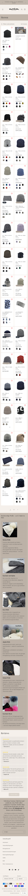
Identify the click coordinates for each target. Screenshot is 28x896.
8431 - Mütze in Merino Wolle (20, 341)
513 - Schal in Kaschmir (7, 469)
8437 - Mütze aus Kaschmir (19, 394)
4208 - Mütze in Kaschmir (19, 290)
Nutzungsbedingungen (8, 854)
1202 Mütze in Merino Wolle (7, 290)
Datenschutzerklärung (8, 891)
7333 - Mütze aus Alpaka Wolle (21, 262)
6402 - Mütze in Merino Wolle (7, 262)
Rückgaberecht (6, 848)
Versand (18, 891)
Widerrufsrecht (23, 888)
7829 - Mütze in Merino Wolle (20, 125)
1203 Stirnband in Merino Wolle (19, 312)
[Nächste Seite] (17, 509)
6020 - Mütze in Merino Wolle (19, 418)
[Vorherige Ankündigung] (2, 2)
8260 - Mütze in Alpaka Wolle (7, 367)
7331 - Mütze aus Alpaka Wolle (20, 236)
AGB (14, 891)
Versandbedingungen (8, 845)
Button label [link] (14, 794)
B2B (4, 860)
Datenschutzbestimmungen (9, 851)
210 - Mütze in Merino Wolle (7, 236)
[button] (2, 9)
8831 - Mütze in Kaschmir (5, 394)
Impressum (5, 842)
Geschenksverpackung (20, 35)
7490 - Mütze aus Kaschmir (5, 41)
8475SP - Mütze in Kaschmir (19, 469)
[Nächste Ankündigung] (25, 2)
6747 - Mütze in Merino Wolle (7, 97)
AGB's (4, 857)
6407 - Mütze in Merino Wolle (7, 125)
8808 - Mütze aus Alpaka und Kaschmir (20, 207)
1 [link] (10, 509)
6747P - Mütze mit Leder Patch (7, 151)
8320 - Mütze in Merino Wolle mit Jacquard (21, 491)
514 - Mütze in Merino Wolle (20, 367)
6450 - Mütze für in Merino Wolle (6, 68)
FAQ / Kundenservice (8, 864)
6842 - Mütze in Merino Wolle (20, 179)
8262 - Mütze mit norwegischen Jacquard (7, 341)
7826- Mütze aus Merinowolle (19, 446)
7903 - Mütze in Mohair (7, 445)
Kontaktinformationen (14, 893)
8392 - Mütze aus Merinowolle (5, 179)
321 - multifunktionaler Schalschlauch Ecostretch (7, 313)
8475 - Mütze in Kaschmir (5, 418)
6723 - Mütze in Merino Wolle (20, 151)
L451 (3, 490)
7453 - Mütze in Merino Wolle (20, 97)
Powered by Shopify (15, 888)
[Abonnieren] (23, 832)
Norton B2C (8, 888)
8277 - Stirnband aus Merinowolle (20, 68)
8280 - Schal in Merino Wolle (7, 207)
